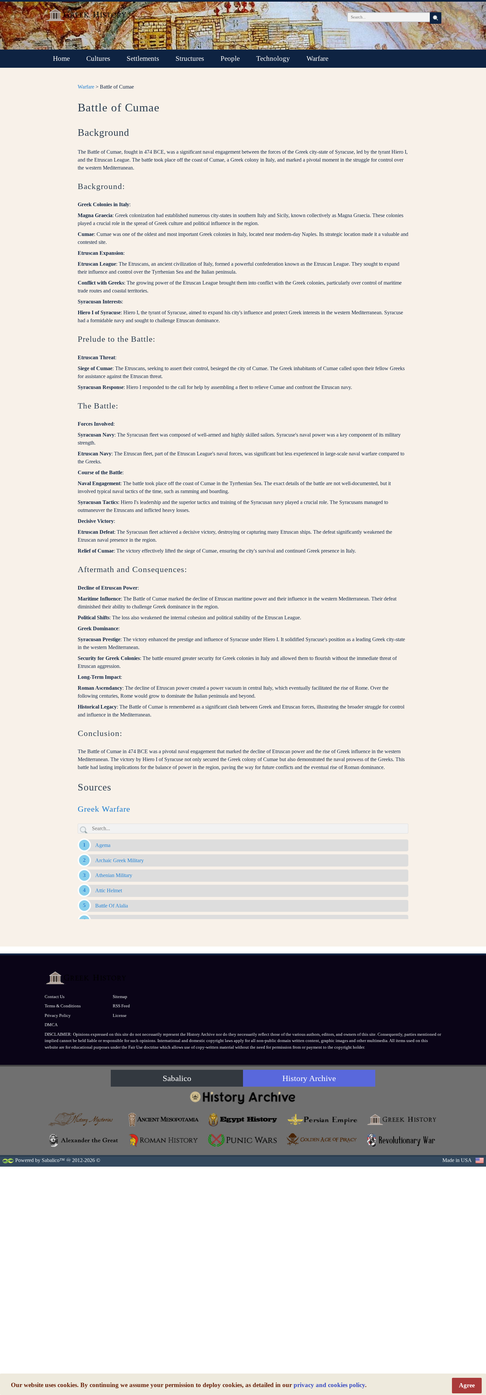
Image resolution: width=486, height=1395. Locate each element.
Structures (190, 58)
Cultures (98, 58)
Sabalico (177, 1078)
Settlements (143, 58)
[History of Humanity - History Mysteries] (84, 1119)
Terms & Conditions (63, 1005)
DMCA (51, 1024)
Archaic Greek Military (119, 860)
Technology (273, 58)
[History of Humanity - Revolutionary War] (401, 1140)
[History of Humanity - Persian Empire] (322, 1119)
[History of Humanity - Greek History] (401, 1119)
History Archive (309, 1078)
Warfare (317, 58)
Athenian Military (113, 875)
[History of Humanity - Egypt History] (243, 1119)
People (230, 58)
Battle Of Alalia (111, 906)
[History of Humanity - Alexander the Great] (84, 1140)
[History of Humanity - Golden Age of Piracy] (322, 1139)
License (120, 1015)
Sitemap (120, 996)
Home (61, 58)
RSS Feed (121, 1005)
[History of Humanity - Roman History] (163, 1140)
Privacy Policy (58, 1015)
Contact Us (54, 996)
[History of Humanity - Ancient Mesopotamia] (163, 1119)
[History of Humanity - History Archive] (243, 1097)
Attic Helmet (108, 890)
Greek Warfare (104, 808)
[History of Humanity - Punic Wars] (243, 1140)
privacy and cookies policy (329, 1384)
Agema (102, 845)
